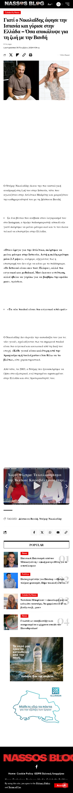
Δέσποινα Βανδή (28, 518)
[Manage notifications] (65, 785)
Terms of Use (15, 787)
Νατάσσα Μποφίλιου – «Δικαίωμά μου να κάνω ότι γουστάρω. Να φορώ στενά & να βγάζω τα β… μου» (44, 603)
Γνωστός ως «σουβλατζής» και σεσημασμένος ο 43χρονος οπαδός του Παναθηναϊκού (41, 624)
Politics (25, 574)
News (24, 553)
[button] (61, 785)
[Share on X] (11, 55)
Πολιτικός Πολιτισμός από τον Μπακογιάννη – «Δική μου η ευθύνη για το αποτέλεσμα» (44, 561)
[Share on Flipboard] (17, 55)
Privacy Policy (43, 783)
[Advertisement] (36, 141)
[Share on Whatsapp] (50, 532)
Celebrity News (12, 12)
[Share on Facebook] (34, 532)
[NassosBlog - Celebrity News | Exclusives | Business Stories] (25, 4)
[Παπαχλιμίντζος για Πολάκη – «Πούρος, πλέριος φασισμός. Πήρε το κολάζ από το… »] (11, 580)
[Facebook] (37, 767)
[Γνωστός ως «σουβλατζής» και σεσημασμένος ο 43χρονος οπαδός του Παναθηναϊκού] (11, 622)
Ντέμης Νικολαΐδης (50, 518)
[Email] (57, 532)
